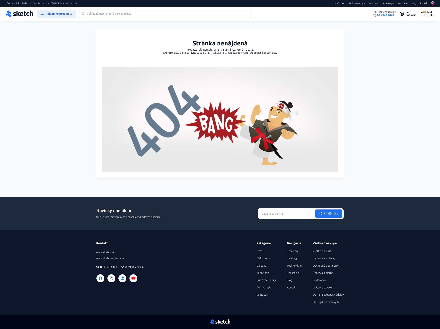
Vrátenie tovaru (322, 287)
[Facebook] (100, 278)
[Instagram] (111, 278)
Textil (259, 251)
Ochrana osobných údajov (328, 294)
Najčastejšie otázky (324, 258)
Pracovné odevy (266, 280)
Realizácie (403, 3)
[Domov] (19, 14)
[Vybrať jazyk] (432, 3)
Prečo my (339, 3)
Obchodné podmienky (326, 265)
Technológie (388, 3)
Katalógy (373, 3)
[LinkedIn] (122, 278)
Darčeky (261, 265)
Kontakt (424, 3)
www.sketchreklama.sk (110, 258)
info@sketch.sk (134, 267)
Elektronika (263, 258)
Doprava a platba (323, 272)
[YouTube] (133, 278)
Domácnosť (263, 287)
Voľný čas (262, 294)
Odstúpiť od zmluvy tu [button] (326, 302)
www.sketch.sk (105, 252)
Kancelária (262, 272)
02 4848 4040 (108, 267)
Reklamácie (320, 280)
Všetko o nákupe (356, 3)
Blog (414, 3)
